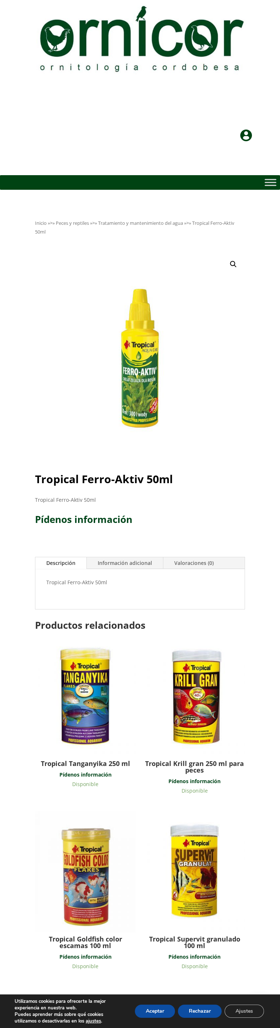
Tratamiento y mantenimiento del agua (140, 223)
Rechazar (200, 1011)
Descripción (60, 562)
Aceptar (155, 1011)
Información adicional (125, 562)
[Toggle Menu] (270, 182)
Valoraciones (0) (194, 562)
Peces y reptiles (72, 223)
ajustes (93, 1021)
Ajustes (244, 1011)
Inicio (41, 223)
